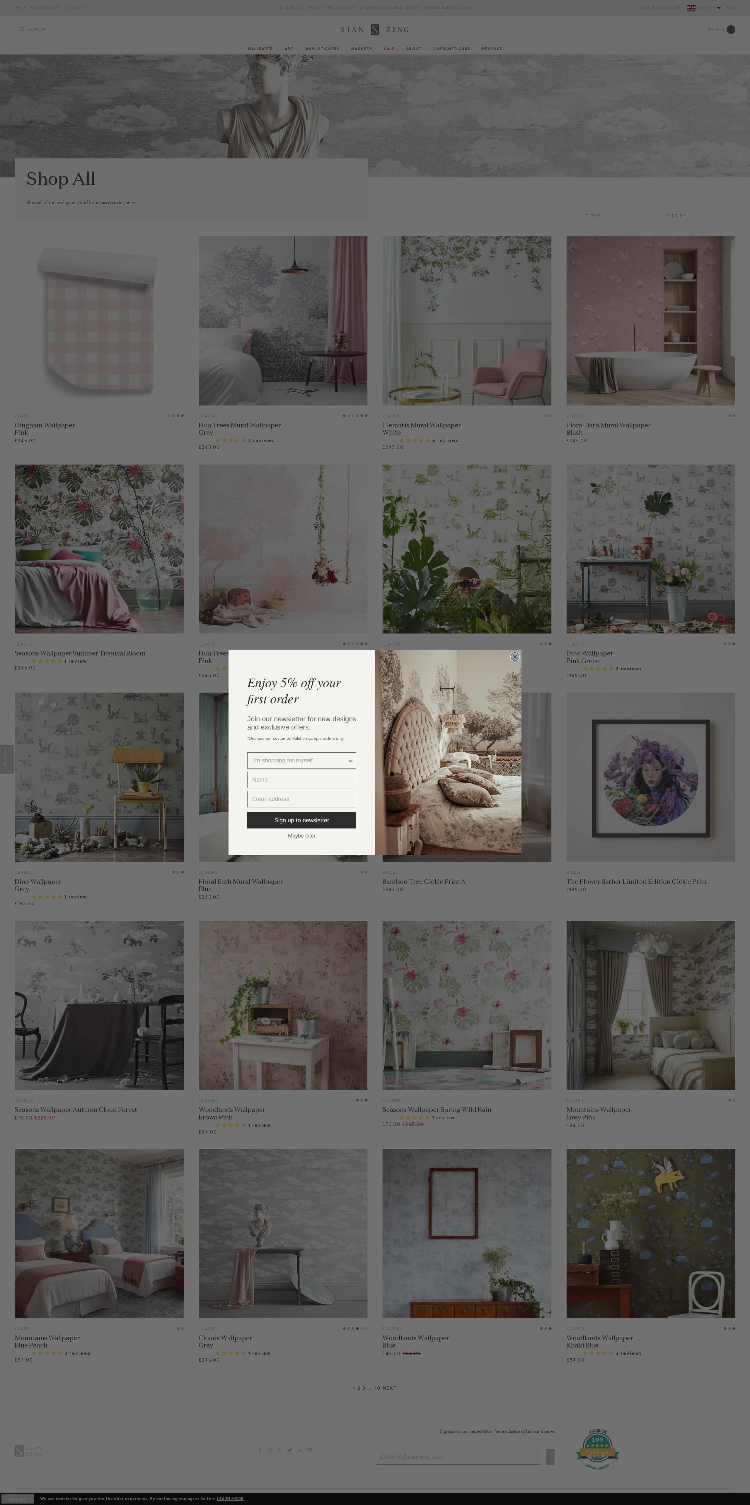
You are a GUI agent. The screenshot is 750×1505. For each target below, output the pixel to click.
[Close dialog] (515, 657)
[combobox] (300, 760)
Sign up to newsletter (302, 820)
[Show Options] (351, 760)
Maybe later (302, 835)
